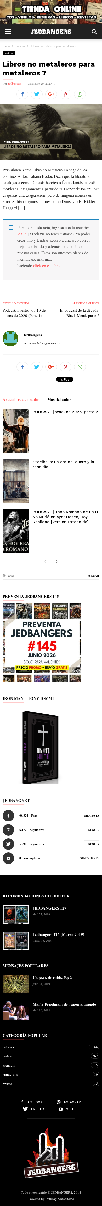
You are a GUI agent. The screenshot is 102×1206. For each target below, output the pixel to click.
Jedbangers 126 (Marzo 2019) (58, 934)
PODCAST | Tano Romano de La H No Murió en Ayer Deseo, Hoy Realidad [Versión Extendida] (65, 516)
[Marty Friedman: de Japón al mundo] (16, 1010)
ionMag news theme (60, 1198)
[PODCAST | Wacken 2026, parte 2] (16, 431)
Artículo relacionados (21, 399)
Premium (46, 1065)
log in (22, 233)
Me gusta (91, 816)
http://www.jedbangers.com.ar (41, 343)
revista (46, 1083)
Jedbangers (15, 83)
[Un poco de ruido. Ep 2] (16, 984)
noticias (9, 53)
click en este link (47, 265)
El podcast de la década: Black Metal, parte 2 (79, 312)
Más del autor (59, 399)
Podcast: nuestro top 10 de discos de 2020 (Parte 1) (24, 312)
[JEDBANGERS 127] (16, 914)
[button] (94, 31)
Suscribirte (89, 858)
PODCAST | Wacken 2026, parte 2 (65, 412)
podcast (46, 1055)
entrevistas (46, 1074)
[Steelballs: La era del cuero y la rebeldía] (16, 481)
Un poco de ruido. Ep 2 (52, 978)
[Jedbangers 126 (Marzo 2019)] (16, 941)
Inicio (6, 46)
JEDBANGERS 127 (49, 908)
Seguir (93, 830)
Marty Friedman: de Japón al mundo (64, 1004)
